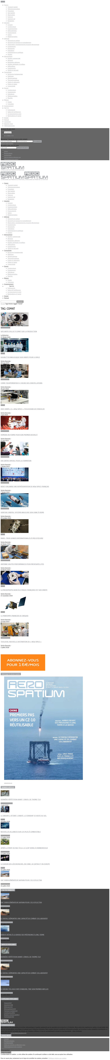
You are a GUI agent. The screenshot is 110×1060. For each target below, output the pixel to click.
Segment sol (11, 19)
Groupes (10, 25)
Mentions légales (8, 153)
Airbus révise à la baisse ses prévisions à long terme (22, 935)
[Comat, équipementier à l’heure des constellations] (15, 377)
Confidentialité (7, 155)
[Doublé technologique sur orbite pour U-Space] (15, 351)
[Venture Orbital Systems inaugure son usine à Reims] (15, 506)
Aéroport (10, 60)
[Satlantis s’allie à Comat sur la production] (15, 325)
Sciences (10, 17)
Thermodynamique (13, 80)
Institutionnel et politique (15, 52)
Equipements (12, 46)
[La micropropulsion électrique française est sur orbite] (15, 584)
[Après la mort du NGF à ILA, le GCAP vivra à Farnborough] (5, 844)
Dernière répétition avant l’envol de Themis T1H (21, 799)
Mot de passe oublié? (7, 143)
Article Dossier (5, 379)
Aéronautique (8, 56)
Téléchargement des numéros (11, 159)
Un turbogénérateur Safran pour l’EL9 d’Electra (21, 880)
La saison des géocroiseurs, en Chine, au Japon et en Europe (25, 864)
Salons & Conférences (14, 112)
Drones (6, 88)
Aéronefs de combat (14, 40)
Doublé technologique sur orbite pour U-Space (20, 357)
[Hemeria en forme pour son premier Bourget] (15, 429)
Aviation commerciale (14, 58)
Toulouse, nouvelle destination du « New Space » (21, 642)
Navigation (11, 21)
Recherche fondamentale (15, 74)
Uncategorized (5, 852)
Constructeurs (12, 27)
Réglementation (12, 37)
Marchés (10, 98)
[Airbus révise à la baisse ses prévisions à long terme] (5, 931)
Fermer (3, 1)
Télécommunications (14, 9)
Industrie (6, 23)
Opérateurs (11, 94)
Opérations (11, 50)
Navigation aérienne (14, 62)
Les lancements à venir (14, 114)
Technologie (8, 72)
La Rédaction (5, 335)
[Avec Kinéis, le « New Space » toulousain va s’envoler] (15, 403)
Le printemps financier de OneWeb (14, 616)
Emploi (10, 102)
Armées (10, 54)
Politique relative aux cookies (57, 1058)
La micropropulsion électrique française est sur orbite (24, 590)
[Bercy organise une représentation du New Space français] (15, 481)
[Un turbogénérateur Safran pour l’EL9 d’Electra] (5, 876)
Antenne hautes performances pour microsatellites (22, 564)
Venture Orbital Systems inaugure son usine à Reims (22, 512)
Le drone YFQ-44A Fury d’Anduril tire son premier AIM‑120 (24, 989)
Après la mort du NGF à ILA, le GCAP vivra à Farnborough (24, 848)
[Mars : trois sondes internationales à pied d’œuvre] (15, 532)
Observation (11, 15)
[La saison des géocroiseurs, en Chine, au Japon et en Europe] (5, 860)
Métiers (6, 100)
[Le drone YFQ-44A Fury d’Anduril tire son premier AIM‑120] (5, 985)
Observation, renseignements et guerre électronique (23, 44)
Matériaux (11, 76)
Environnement (8, 106)
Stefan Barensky (6, 361)
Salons (10, 35)
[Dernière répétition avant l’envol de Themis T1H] (5, 796)
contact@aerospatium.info (18, 1033)
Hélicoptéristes (12, 31)
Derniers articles (8, 787)
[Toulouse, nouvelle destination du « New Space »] (15, 636)
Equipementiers (12, 29)
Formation (11, 104)
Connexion (7, 122)
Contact (6, 151)
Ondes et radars (12, 84)
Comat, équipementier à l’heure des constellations (21, 383)
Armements (11, 48)
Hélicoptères (11, 66)
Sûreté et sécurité (13, 70)
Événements (11, 110)
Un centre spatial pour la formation (16, 461)
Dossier (6, 118)
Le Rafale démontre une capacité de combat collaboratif (24, 918)
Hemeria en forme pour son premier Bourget (19, 435)
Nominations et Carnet (14, 116)
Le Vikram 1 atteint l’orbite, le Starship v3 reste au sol (24, 816)
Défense (6, 38)
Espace (6, 5)
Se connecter (8, 132)
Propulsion (11, 11)
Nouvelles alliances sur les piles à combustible (21, 832)
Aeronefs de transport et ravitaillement (19, 42)
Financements (12, 33)
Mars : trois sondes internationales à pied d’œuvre (22, 538)
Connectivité (11, 86)
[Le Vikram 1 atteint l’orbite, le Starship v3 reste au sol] (5, 812)
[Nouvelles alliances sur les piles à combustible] (5, 828)
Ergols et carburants (14, 82)
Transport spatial (13, 7)
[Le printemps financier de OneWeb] (15, 610)
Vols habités (11, 13)
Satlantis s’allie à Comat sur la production (19, 331)
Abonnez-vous (8, 124)
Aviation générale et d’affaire (16, 64)
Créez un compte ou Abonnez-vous (12, 157)
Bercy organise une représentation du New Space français (25, 487)
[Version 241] (43, 779)
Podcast (6, 120)
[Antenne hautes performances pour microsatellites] (15, 558)
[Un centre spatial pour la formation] (15, 455)
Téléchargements (9, 126)
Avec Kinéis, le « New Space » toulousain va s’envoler (23, 409)
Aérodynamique (12, 78)
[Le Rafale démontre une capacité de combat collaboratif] (5, 915)
